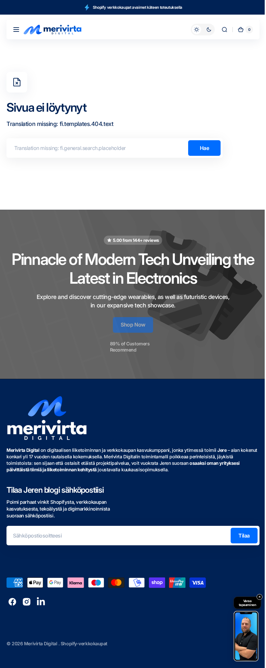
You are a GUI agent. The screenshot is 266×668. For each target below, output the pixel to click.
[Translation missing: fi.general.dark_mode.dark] (198, 29)
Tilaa (239, 535)
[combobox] (114, 148)
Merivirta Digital (41, 643)
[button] (16, 29)
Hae (204, 148)
